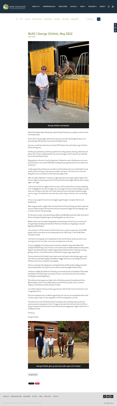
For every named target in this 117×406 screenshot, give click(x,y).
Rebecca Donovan (37, 19)
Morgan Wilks (75, 19)
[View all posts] (17, 19)
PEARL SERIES (63, 6)
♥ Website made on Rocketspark (34, 403)
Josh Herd (27, 19)
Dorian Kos (57, 19)
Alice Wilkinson (48, 19)
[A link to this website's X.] (115, 30)
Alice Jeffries (65, 19)
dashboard (15, 403)
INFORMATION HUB (49, 6)
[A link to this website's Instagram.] (115, 27)
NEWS (82, 6)
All (21, 19)
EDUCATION (92, 6)
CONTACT (102, 6)
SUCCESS (73, 6)
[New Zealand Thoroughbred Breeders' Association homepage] (14, 6)
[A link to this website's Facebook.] (115, 24)
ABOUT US (35, 6)
